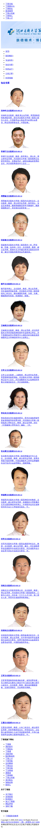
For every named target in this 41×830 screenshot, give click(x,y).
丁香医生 (9, 9)
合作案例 (9, 763)
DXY (21, 820)
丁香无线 (9, 4)
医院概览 (9, 56)
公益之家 (9, 73)
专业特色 (9, 60)
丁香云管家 (10, 13)
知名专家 (9, 65)
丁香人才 (9, 18)
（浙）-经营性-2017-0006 (30, 822)
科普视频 (9, 78)
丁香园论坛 (10, 6)
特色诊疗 (9, 69)
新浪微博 (9, 11)
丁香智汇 (9, 16)
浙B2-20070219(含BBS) (10, 822)
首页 (7, 51)
